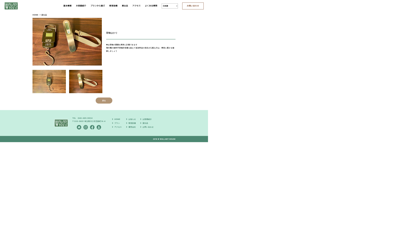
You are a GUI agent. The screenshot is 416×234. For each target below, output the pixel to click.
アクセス (136, 5)
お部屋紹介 (81, 5)
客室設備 (113, 5)
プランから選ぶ (98, 5)
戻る (104, 100)
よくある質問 (151, 5)
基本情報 (67, 5)
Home (35, 15)
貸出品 (125, 5)
